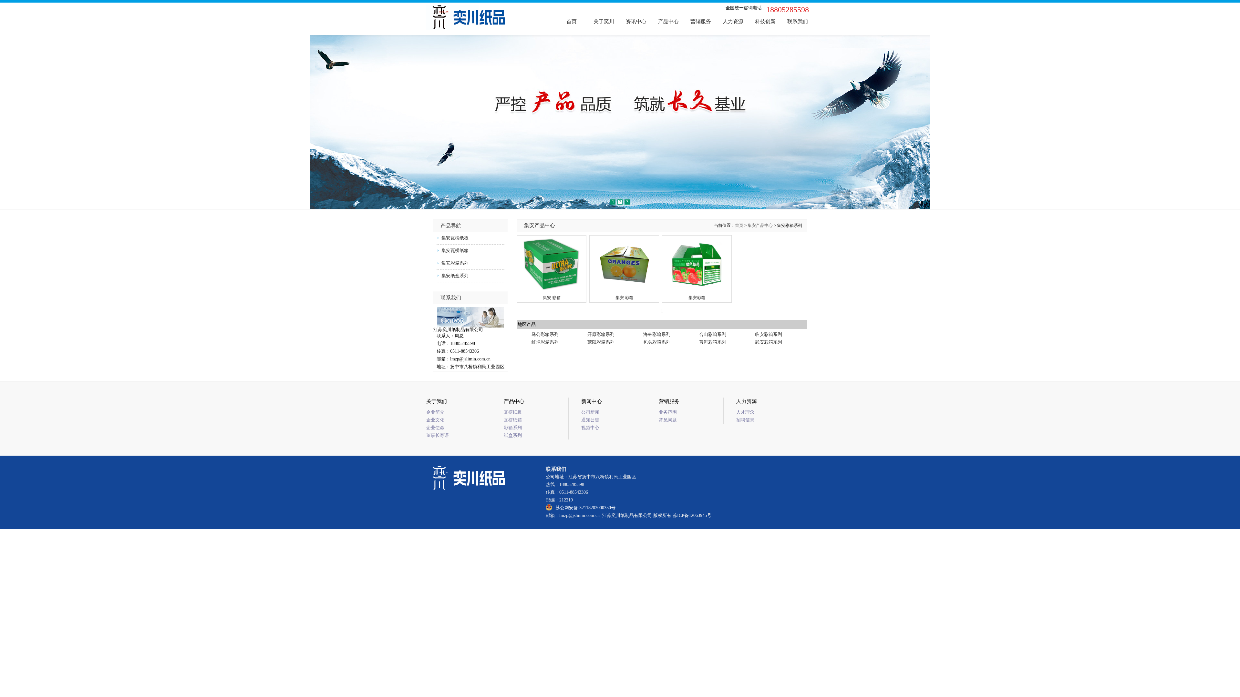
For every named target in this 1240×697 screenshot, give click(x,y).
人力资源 (733, 21)
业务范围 (668, 412)
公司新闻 (590, 412)
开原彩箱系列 (601, 334)
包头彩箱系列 (656, 342)
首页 (571, 21)
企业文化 (435, 420)
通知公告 (590, 420)
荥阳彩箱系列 (601, 342)
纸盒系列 (513, 435)
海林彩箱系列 (656, 334)
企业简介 (435, 412)
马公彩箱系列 (545, 334)
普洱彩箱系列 (712, 342)
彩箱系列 (513, 427)
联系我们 (797, 21)
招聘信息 (745, 420)
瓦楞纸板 (513, 412)
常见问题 (668, 420)
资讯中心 (636, 21)
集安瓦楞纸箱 (455, 250)
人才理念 (745, 412)
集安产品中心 (760, 225)
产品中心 (668, 21)
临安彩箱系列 (768, 334)
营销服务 (700, 21)
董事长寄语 (437, 435)
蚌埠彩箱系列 (545, 342)
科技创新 (765, 21)
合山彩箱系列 (712, 334)
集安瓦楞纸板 (455, 238)
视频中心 (590, 427)
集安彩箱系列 (455, 263)
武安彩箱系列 (768, 342)
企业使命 (435, 427)
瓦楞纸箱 (513, 420)
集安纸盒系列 (455, 275)
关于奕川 (604, 21)
